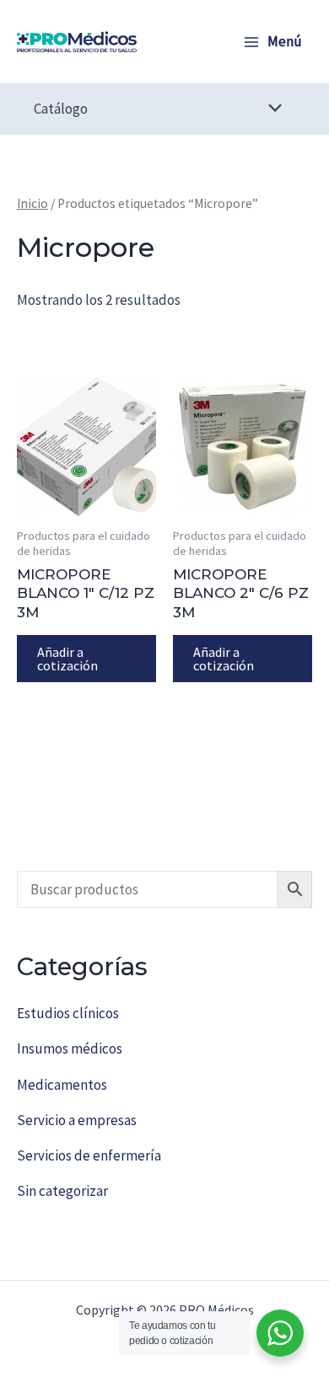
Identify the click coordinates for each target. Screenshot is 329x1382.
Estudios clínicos (68, 1013)
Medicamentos (62, 1084)
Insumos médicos (69, 1048)
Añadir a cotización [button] (67, 658)
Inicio (32, 203)
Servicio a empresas (77, 1120)
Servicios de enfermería (89, 1155)
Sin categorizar (62, 1191)
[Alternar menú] (271, 109)
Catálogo (61, 108)
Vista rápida (86, 499)
